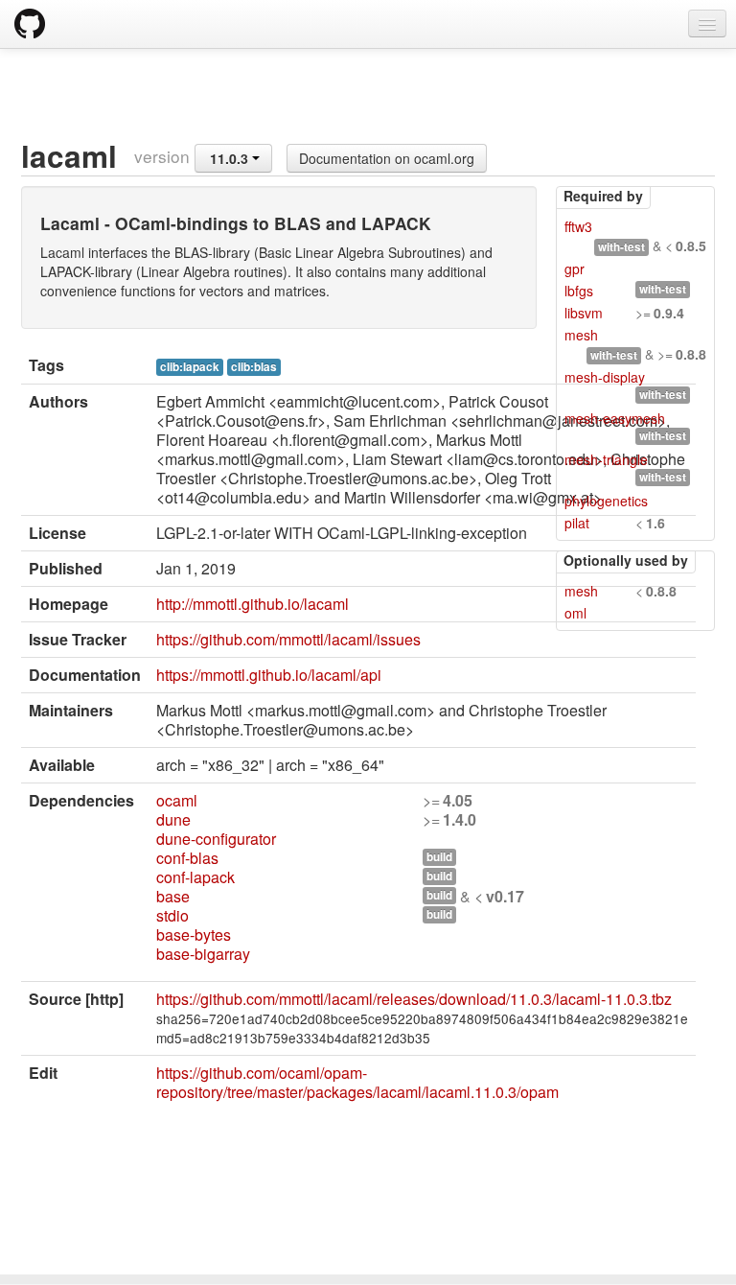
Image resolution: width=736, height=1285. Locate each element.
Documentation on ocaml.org (386, 158)
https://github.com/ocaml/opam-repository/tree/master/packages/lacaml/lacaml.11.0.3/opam (357, 1082)
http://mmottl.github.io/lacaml (252, 604)
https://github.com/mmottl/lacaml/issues (288, 639)
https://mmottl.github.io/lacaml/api (268, 675)
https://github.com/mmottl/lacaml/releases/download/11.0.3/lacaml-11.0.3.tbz (414, 999)
